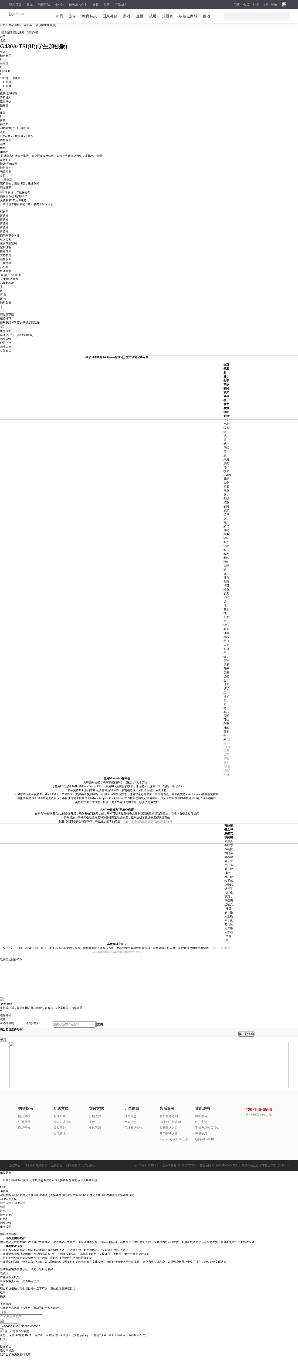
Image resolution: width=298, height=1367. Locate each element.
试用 (152, 16)
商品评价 (24, 1127)
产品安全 (89, 1165)
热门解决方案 (169, 1133)
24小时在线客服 (170, 1121)
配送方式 (60, 1116)
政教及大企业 (78, 4)
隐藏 (3, 1207)
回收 (206, 16)
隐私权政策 (73, 1165)
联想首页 (15, 4)
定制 (72, 16)
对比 (3, 1211)
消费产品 (44, 4)
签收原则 (60, 1127)
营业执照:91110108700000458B (218, 1165)
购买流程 (24, 1116)
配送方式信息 (63, 1121)
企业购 (59, 4)
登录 (274, 4)
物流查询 (60, 1133)
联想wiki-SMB (204, 1139)
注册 (265, 4)
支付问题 (95, 1127)
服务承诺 (201, 1116)
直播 (139, 16)
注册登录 (24, 1121)
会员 (246, 4)
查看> (100, 155)
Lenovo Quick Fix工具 (174, 1139)
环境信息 (201, 1133)
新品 (59, 16)
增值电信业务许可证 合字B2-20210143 (265, 1165)
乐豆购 (167, 16)
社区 (256, 4)
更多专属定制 (8, 243)
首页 (3, 25)
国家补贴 (109, 16)
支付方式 (95, 1121)
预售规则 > (7, 140)
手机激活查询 (133, 1127)
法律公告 (56, 1165)
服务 (95, 4)
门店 (237, 4)
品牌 (107, 4)
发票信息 (130, 1121)
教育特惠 (89, 16)
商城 (30, 4)
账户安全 (201, 1121)
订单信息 (130, 1116)
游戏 (126, 16)
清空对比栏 (7, 1214)
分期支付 (95, 1116)
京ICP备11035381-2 (146, 1165)
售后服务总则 (169, 1116)
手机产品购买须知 (207, 1127)
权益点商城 (188, 16)
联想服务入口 (169, 1127)
